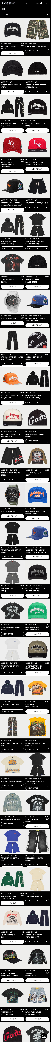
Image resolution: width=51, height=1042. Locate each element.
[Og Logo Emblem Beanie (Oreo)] (37, 263)
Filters (5, 15)
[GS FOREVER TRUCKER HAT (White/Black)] (12, 417)
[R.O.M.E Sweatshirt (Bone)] (12, 918)
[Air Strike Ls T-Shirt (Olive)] (37, 456)
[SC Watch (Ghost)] (12, 301)
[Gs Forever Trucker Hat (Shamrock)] (37, 610)
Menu (24, 3)
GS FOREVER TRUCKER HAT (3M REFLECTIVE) (36, 590)
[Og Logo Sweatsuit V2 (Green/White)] (12, 879)
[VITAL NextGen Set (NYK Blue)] (12, 841)
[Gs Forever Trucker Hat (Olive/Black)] (37, 649)
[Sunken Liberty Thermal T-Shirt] (12, 995)
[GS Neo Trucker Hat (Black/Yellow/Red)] (12, 956)
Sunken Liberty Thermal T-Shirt (8, 1013)
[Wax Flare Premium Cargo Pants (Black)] (12, 340)
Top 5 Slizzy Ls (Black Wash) (32, 974)
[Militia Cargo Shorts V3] (37, 29)
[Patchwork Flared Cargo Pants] (12, 726)
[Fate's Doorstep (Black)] (12, 263)
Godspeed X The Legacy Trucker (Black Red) (35, 163)
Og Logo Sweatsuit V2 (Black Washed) (10, 243)
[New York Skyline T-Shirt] (12, 764)
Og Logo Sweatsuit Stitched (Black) (34, 397)
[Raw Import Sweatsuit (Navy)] (12, 688)
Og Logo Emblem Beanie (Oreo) (33, 281)
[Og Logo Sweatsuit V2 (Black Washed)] (12, 225)
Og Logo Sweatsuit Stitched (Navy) (34, 936)
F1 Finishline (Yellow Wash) (32, 706)
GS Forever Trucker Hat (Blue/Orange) (36, 512)
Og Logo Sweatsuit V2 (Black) (9, 125)
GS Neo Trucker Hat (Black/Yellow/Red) (9, 974)
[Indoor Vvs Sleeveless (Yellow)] (37, 726)
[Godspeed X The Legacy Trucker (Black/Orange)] (12, 186)
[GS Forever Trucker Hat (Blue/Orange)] (37, 495)
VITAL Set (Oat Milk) (34, 896)
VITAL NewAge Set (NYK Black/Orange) (35, 243)
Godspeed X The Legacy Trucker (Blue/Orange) (36, 551)
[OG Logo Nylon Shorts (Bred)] (12, 456)
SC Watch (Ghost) (8, 318)
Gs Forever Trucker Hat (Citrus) (9, 397)
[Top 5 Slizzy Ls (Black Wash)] (37, 956)
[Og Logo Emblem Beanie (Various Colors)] (37, 68)
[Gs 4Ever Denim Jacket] (12, 803)
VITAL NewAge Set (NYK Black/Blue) (35, 782)
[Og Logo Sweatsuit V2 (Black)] (12, 107)
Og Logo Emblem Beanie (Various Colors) (36, 86)
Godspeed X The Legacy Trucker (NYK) (35, 319)
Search (39, 3)
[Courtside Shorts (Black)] (37, 186)
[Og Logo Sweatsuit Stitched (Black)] (37, 379)
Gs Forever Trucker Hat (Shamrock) (34, 628)
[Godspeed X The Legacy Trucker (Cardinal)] (12, 145)
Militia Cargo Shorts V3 (36, 46)
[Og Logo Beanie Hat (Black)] (37, 340)
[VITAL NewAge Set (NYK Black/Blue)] (37, 764)
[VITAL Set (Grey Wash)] (12, 572)
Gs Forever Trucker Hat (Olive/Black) (34, 667)
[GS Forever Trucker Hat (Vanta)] (12, 68)
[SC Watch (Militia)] (12, 495)
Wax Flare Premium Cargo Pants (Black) (12, 358)
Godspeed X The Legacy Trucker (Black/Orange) (11, 204)
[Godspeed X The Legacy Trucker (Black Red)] (37, 145)
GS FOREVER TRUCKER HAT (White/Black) (11, 435)
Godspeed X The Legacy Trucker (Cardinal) (8, 164)
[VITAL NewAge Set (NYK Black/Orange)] (37, 225)
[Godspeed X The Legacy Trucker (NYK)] (37, 301)
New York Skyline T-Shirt (11, 781)
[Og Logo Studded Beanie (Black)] (37, 417)
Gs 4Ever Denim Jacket (10, 819)
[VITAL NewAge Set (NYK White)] (12, 649)
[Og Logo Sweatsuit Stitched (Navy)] (37, 918)
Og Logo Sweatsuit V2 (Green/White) (9, 897)
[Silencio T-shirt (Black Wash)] (12, 610)
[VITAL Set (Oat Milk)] (37, 879)
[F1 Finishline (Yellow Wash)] (37, 688)
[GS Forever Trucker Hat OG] (12, 29)
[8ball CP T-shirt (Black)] (37, 803)
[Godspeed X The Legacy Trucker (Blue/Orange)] (37, 533)
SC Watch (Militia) (8, 511)
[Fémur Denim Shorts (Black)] (37, 841)
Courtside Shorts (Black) (37, 203)
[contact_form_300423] (44, 1036)
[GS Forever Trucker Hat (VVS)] (37, 107)
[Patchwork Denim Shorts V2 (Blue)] (37, 995)
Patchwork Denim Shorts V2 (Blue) (33, 1013)
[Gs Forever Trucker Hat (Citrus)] (12, 379)
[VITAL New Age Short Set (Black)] (12, 533)
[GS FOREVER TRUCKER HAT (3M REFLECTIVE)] (37, 572)
